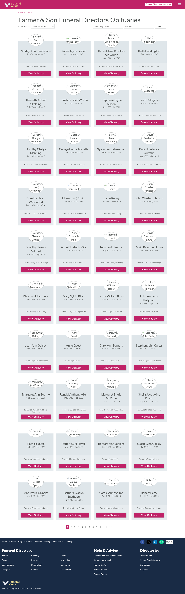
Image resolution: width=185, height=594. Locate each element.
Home (20, 12)
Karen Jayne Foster (73, 51)
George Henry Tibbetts (73, 149)
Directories (149, 550)
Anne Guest (73, 345)
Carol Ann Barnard (111, 345)
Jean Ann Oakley (36, 345)
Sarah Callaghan (149, 100)
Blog (20, 541)
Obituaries (28, 12)
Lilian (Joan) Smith (73, 198)
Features (28, 541)
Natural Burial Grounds (150, 560)
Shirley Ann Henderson (36, 51)
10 (101, 527)
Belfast (5, 556)
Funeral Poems (100, 574)
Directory (38, 541)
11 (106, 527)
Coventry (35, 556)
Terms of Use (57, 541)
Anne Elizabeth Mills (73, 247)
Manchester (66, 570)
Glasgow (6, 570)
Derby (63, 556)
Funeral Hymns (100, 570)
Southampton (8, 565)
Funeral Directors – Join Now (158, 4)
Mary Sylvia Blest (74, 296)
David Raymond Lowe (149, 247)
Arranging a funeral (102, 560)
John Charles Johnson (149, 198)
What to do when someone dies (108, 556)
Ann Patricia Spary (36, 492)
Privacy (47, 541)
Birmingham (36, 565)
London (34, 570)
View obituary (36, 73)
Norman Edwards (111, 247)
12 (110, 527)
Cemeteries (145, 565)
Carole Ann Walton (111, 492)
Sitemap (68, 541)
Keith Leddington (149, 51)
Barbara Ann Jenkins (111, 443)
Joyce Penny (111, 198)
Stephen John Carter (149, 345)
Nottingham (66, 560)
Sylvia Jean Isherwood (111, 149)
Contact (12, 541)
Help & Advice (106, 550)
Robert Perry (149, 492)
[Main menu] (179, 4)
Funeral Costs (100, 565)
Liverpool (35, 560)
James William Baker (111, 296)
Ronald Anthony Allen (73, 394)
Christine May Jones (36, 296)
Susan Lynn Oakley (149, 443)
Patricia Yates (36, 443)
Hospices (144, 570)
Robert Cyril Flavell (73, 443)
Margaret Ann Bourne (36, 394)
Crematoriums (146, 556)
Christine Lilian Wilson (74, 100)
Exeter (4, 560)
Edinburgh (65, 565)
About (4, 541)
